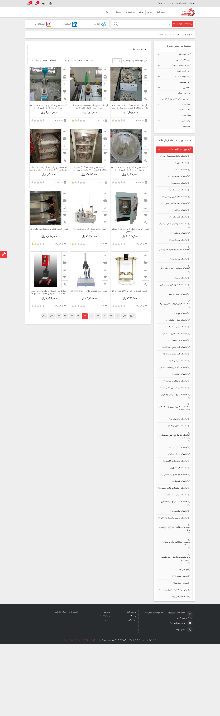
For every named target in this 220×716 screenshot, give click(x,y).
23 (78, 315)
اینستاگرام (40, 24)
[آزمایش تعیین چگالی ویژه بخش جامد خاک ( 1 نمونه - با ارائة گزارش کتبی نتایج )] (65, 69)
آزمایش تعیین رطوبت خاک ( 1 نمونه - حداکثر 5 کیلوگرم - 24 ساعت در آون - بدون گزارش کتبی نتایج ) (48, 168)
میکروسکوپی (186, 120)
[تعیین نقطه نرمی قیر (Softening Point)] (145, 255)
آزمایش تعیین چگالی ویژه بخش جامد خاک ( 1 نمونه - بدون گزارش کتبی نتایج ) (89, 106)
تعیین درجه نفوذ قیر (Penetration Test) (89, 291)
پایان (44, 315)
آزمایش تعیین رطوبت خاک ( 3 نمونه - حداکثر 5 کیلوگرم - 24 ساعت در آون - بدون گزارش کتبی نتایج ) (89, 168)
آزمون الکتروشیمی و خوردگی (181, 65)
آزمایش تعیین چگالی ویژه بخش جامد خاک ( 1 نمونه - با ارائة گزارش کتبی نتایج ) (48, 106)
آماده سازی (187, 87)
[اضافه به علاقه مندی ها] (146, 91)
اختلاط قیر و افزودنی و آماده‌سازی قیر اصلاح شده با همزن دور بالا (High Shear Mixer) (49, 292)
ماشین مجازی (186, 115)
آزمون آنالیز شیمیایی (184, 60)
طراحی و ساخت (185, 109)
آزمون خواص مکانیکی (183, 76)
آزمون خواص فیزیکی (183, 71)
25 (65, 315)
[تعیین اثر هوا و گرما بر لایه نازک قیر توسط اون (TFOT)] (145, 193)
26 (59, 315)
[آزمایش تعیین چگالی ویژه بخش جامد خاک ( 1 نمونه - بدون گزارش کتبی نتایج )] (105, 69)
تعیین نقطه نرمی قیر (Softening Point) (129, 291)
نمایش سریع (145, 98)
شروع (132, 315)
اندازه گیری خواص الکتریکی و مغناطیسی (176, 98)
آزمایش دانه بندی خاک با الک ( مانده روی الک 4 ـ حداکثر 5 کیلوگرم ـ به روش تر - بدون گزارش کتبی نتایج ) (129, 106)
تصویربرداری (186, 104)
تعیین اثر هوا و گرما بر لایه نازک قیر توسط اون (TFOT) (129, 230)
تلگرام (97, 24)
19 (104, 315)
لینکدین (67, 24)
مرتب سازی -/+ (70, 60)
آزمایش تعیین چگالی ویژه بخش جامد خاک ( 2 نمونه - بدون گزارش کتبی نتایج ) (129, 168)
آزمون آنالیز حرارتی (184, 54)
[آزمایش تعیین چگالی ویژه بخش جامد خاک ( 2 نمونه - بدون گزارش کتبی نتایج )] (145, 131)
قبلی (124, 315)
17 (117, 315)
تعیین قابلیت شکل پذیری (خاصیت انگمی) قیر (49, 229)
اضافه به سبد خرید (145, 76)
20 (98, 315)
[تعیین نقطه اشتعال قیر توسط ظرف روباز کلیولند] (105, 193)
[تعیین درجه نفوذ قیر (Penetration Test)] (105, 255)
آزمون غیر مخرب (185, 82)
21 (91, 315)
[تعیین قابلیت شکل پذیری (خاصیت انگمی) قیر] (65, 193)
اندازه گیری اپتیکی (184, 93)
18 (111, 315)
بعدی (51, 315)
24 (72, 315)
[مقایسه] (145, 84)
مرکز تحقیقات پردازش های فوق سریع (77, 640)
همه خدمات (186, 126)
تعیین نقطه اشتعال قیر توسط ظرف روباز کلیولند (89, 230)
